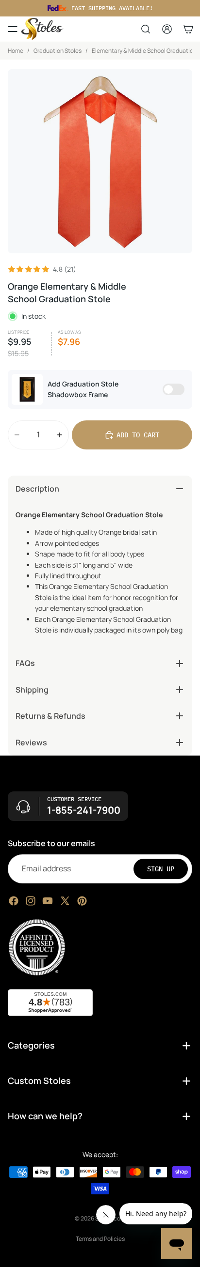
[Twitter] (65, 900)
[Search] (145, 29)
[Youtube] (47, 900)
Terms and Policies (100, 1239)
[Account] (167, 29)
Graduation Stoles (57, 50)
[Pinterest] (82, 900)
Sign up (160, 868)
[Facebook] (13, 900)
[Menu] (12, 29)
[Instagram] (30, 900)
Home (15, 50)
